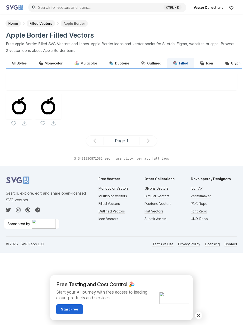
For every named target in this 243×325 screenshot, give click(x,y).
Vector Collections (208, 7)
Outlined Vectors (111, 211)
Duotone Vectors (158, 204)
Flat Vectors (154, 211)
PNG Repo (199, 204)
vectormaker (201, 196)
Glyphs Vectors (156, 188)
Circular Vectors (157, 196)
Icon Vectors (108, 219)
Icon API (197, 188)
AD (186, 281)
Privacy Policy (189, 244)
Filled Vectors (109, 204)
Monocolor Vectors (113, 188)
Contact (230, 244)
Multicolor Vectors (112, 196)
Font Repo (199, 211)
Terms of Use (162, 244)
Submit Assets (156, 219)
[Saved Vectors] (231, 7)
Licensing (212, 244)
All (19, 63)
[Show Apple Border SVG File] (19, 116)
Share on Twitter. (143, 86)
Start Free (69, 309)
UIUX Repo (199, 219)
